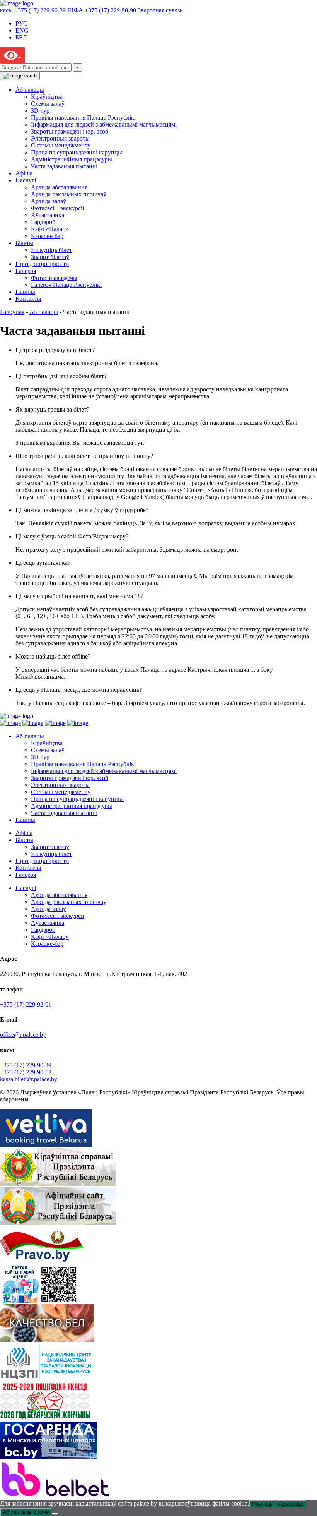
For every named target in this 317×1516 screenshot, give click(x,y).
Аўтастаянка (47, 215)
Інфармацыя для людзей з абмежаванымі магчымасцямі (104, 124)
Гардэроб (43, 222)
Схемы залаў (48, 103)
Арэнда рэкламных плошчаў (68, 194)
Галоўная (12, 312)
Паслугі (25, 180)
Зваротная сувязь (160, 10)
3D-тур (40, 110)
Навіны (25, 291)
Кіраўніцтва (47, 96)
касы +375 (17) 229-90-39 (33, 10)
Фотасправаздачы (54, 277)
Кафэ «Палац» (50, 229)
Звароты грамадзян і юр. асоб (69, 131)
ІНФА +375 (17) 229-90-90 (101, 10)
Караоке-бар (47, 236)
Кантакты (28, 298)
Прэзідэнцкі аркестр (42, 264)
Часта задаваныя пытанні (64, 166)
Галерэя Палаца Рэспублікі (66, 284)
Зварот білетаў (50, 257)
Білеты (24, 243)
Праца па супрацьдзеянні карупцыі (77, 152)
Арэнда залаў (48, 201)
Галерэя (25, 271)
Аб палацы (29, 89)
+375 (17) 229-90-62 (25, 1072)
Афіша (23, 173)
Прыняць (262, 1504)
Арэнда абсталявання (59, 187)
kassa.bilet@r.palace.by (28, 1079)
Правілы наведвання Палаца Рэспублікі (83, 117)
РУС (21, 23)
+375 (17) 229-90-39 (25, 1065)
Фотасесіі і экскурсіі (57, 208)
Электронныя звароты (60, 138)
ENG (22, 30)
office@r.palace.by (23, 1034)
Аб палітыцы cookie (26, 1512)
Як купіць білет (51, 250)
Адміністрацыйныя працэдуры (71, 159)
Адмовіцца (291, 1504)
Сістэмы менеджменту (60, 145)
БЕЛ (21, 37)
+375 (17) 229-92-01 (25, 1004)
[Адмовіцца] (55, 1514)
